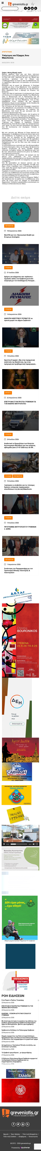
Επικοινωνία (33, 1137)
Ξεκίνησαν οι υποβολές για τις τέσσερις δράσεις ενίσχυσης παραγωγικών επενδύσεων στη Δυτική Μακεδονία (19, 487)
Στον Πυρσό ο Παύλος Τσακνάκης (13, 1000)
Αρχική (5, 1134)
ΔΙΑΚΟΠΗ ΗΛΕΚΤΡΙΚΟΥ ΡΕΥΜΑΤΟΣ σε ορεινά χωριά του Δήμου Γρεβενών (18, 319)
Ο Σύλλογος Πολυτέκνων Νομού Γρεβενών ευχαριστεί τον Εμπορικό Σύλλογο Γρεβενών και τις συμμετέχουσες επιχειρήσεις (19, 1060)
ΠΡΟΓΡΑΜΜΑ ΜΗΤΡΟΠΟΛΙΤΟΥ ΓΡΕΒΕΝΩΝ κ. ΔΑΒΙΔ (20, 528)
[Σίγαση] (34, 844)
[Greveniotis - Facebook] (25, 8)
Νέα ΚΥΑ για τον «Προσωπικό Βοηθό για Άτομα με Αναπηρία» (19, 236)
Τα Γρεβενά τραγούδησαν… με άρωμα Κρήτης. (17, 1052)
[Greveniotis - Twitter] (28, 8)
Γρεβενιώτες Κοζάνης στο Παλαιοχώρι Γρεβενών (18, 1030)
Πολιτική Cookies (9, 1137)
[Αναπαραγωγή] (4, 844)
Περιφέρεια (9, 226)
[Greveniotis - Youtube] (32, 8)
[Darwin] (24, 1147)
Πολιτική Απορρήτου (30, 1134)
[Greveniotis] (18, 4)
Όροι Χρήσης (15, 1134)
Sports (8, 393)
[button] (20, 835)
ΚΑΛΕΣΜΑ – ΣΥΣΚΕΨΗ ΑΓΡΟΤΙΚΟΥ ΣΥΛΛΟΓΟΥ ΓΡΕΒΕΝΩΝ (16, 1014)
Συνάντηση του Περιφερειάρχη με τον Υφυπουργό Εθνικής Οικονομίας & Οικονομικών (18, 571)
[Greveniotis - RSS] (35, 8)
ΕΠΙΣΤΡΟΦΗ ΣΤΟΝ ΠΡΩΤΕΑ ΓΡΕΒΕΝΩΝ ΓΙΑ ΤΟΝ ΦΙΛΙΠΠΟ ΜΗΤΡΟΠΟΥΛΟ (20, 403)
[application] (20, 835)
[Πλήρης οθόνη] (37, 844)
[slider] (19, 844)
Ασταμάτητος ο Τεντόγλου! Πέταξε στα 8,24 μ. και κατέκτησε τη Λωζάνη (19, 1046)
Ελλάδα (8, 476)
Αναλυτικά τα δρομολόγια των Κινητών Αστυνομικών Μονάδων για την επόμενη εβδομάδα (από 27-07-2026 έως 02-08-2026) (19, 446)
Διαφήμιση (22, 1137)
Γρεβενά (8, 268)
